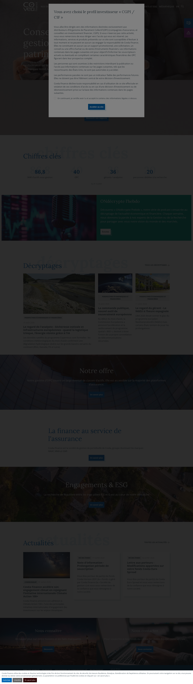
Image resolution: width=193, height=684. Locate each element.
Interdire (17, 680)
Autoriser (6, 680)
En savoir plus (30, 680)
